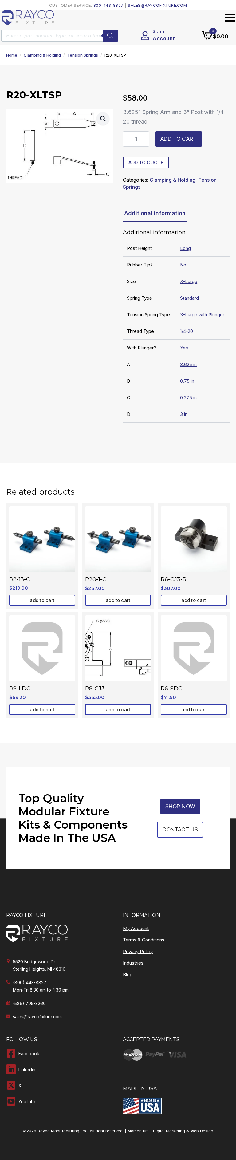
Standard (189, 298)
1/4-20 (186, 331)
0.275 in (188, 397)
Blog (127, 974)
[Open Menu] (230, 18)
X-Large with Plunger (202, 315)
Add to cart (178, 139)
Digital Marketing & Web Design (183, 1130)
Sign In (159, 31)
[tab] (155, 213)
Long (185, 248)
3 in (183, 414)
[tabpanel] (176, 326)
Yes (184, 348)
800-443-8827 (108, 5)
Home (11, 55)
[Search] (110, 36)
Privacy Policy (138, 951)
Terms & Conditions (143, 940)
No (183, 265)
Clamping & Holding (42, 55)
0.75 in (187, 381)
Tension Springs (82, 55)
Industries (133, 963)
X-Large (188, 281)
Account (164, 38)
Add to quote (145, 162)
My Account (136, 928)
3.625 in (188, 364)
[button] (102, 118)
